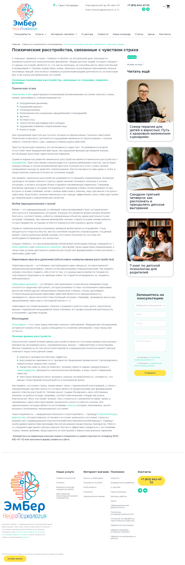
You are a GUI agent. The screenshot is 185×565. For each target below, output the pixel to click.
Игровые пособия (92, 482)
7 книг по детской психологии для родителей (145, 269)
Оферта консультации (122, 525)
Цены (151, 34)
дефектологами (20, 535)
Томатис (25, 537)
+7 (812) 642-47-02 (138, 5)
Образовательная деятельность (120, 506)
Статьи (139, 34)
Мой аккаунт (89, 487)
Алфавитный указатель (123, 482)
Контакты (165, 34)
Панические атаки (22, 94)
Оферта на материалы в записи (123, 537)
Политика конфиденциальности (122, 513)
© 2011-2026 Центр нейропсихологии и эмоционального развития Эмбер (32, 554)
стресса (70, 405)
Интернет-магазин (62, 34)
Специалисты (22, 34)
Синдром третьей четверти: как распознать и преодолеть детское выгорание (147, 201)
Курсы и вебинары (93, 478)
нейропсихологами (36, 532)
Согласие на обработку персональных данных (123, 519)
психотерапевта (21, 247)
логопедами (7, 535)
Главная (16, 44)
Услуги (39, 34)
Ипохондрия (19, 324)
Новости (103, 34)
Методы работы (119, 496)
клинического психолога (48, 247)
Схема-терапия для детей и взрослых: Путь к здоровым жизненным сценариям (150, 132)
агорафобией (19, 162)
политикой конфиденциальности (147, 358)
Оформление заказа (94, 496)
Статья (133, 57)
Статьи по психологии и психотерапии (42, 44)
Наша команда (122, 34)
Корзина (87, 492)
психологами (21, 532)
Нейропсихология (66, 478)
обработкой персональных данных (148, 364)
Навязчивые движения (24, 284)
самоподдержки (26, 370)
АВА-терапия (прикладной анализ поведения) (67, 496)
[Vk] (148, 9)
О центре (87, 34)
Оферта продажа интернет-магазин (120, 531)
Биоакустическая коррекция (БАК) (65, 488)
